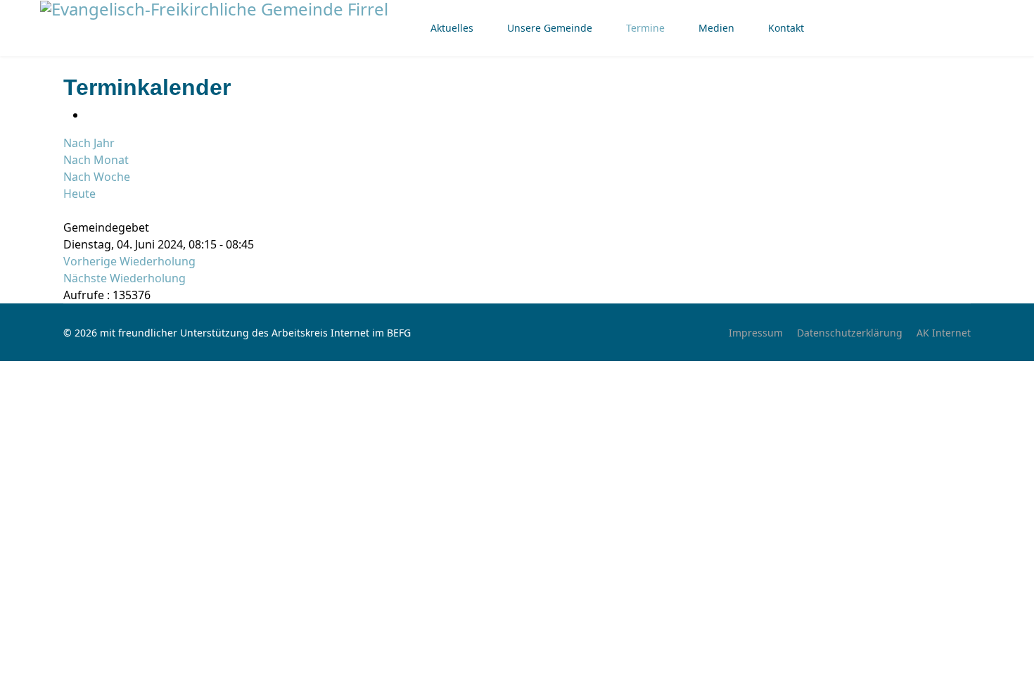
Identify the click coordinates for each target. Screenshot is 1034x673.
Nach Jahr (89, 143)
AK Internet (944, 332)
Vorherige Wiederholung (129, 261)
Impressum (756, 332)
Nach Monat (96, 160)
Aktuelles (451, 27)
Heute (79, 193)
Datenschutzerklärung (849, 332)
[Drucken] (90, 114)
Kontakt (786, 27)
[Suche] (67, 210)
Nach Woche (96, 176)
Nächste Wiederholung (124, 278)
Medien (716, 27)
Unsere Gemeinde (549, 27)
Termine (645, 27)
